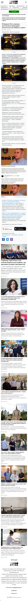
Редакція (14, 590)
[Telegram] (7, 239)
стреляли (21, 57)
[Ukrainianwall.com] (13, 2)
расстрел (20, 234)
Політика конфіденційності (14, 587)
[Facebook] (3, 239)
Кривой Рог (8, 234)
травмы (4, 236)
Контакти (14, 593)
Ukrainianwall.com (16, 597)
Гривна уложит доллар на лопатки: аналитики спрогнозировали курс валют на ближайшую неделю (14, 19)
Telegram (19, 224)
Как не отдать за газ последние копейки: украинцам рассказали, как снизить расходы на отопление (14, 14)
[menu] (2, 2)
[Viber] (11, 239)
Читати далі (14, 560)
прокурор (14, 234)
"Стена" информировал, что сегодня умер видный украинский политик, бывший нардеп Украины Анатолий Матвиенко (14, 214)
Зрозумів (14, 11)
